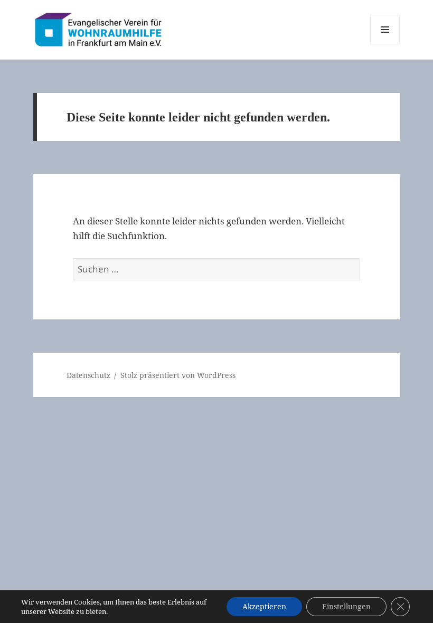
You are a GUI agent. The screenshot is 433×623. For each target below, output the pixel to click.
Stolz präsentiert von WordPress (178, 375)
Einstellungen (346, 606)
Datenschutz (88, 375)
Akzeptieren (264, 606)
